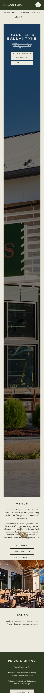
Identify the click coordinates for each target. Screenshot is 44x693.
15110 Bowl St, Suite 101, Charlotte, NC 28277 (22, 46)
